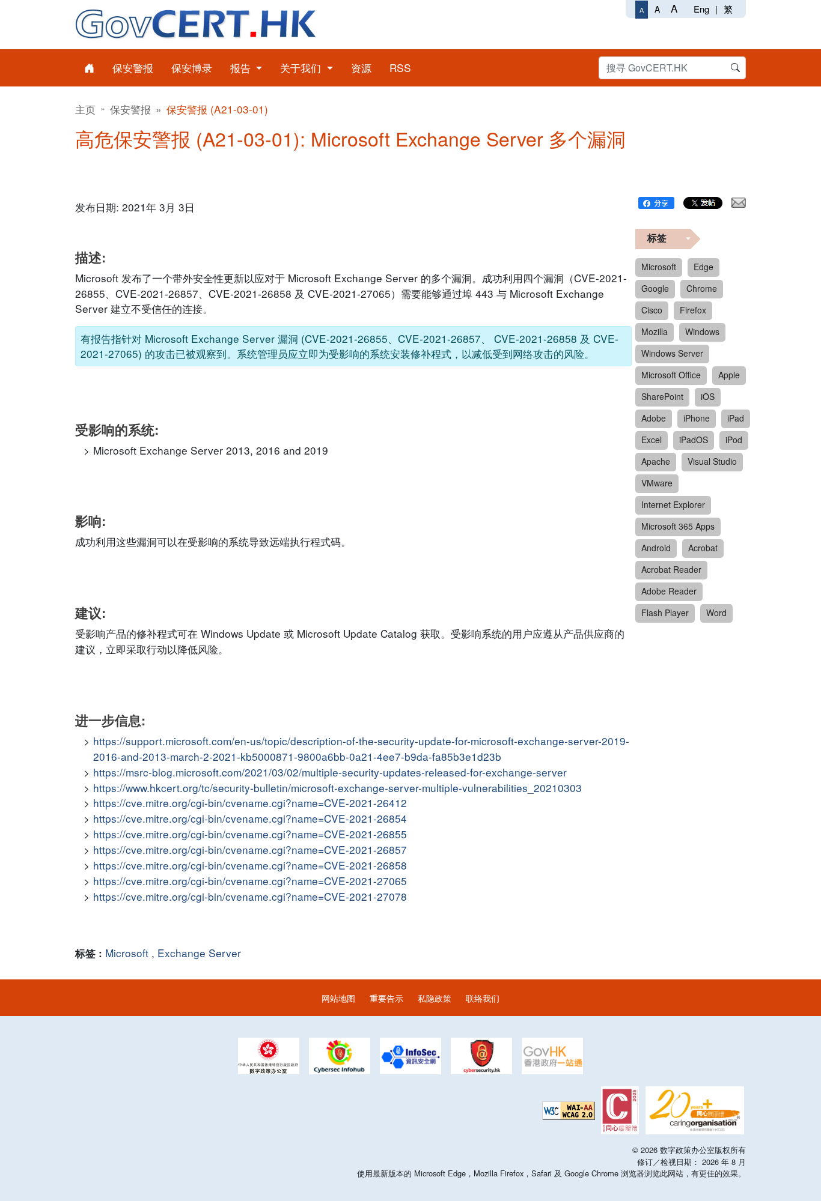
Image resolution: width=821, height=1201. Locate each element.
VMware (657, 483)
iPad (735, 418)
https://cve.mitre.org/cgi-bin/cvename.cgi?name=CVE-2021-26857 (250, 849)
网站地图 (338, 997)
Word (716, 613)
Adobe (653, 418)
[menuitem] (89, 67)
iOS (708, 396)
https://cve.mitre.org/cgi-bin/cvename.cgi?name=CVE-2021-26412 (250, 802)
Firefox (693, 310)
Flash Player (665, 613)
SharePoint (662, 396)
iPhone (696, 418)
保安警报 (130, 108)
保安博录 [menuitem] (191, 67)
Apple (729, 375)
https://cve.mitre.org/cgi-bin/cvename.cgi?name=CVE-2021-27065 (250, 880)
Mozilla (654, 331)
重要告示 (386, 997)
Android (656, 548)
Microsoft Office (671, 375)
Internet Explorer (673, 504)
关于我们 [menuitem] (302, 67)
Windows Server (672, 353)
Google (655, 288)
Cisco (651, 310)
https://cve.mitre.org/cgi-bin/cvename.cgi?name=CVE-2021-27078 (250, 896)
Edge (703, 267)
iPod (733, 440)
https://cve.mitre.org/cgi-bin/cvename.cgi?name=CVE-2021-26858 (250, 865)
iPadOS (693, 440)
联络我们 (482, 997)
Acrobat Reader (671, 569)
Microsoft (126, 952)
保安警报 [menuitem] (132, 67)
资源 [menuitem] (361, 67)
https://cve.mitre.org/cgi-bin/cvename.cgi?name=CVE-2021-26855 (250, 833)
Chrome (701, 288)
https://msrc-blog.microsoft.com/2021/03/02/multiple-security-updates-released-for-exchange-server (330, 771)
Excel (651, 440)
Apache (655, 461)
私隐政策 (434, 997)
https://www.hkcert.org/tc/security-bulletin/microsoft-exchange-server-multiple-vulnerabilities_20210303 (337, 787)
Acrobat (703, 548)
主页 (85, 108)
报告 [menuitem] (242, 67)
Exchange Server (199, 952)
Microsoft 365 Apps (678, 526)
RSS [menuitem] (400, 67)
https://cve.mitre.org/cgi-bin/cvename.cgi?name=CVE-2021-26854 (250, 818)
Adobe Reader (669, 591)
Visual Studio (712, 461)
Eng (701, 8)
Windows (702, 331)
